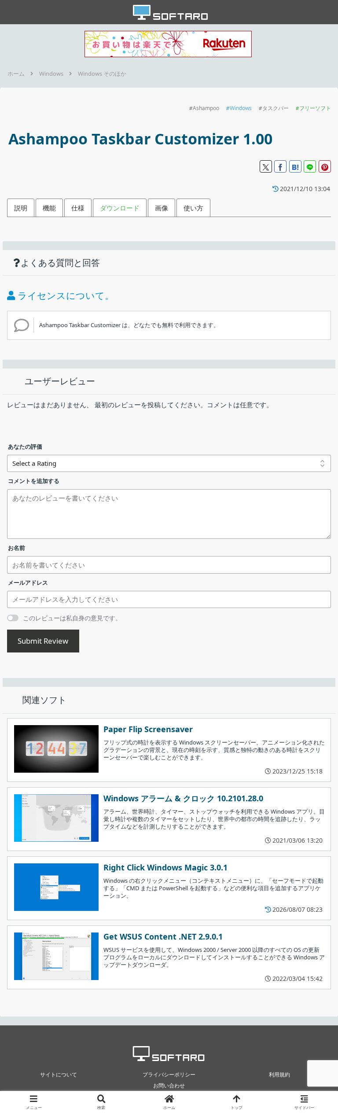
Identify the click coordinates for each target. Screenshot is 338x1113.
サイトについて (58, 1074)
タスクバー (275, 108)
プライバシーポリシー (169, 1074)
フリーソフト (315, 108)
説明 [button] (20, 207)
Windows (241, 108)
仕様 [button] (77, 207)
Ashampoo (206, 108)
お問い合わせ (169, 1085)
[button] (312, 1022)
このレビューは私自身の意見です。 (72, 618)
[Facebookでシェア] (280, 166)
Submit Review (43, 641)
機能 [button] (49, 207)
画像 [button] (161, 207)
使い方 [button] (193, 207)
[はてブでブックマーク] (295, 166)
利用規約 (279, 1074)
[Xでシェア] (266, 166)
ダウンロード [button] (120, 207)
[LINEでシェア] (310, 166)
